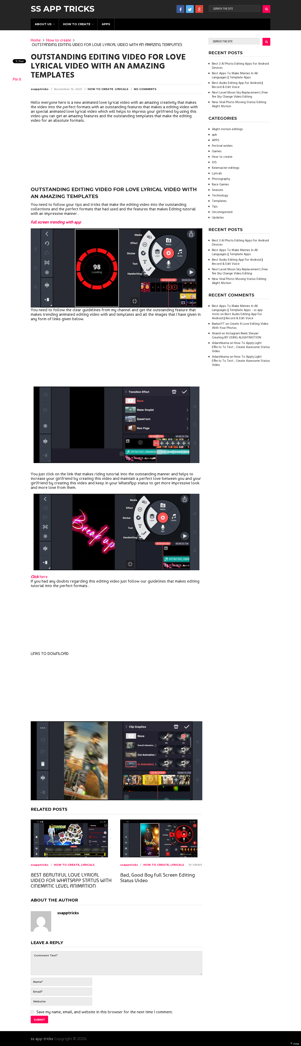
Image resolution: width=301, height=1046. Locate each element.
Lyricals (121, 89)
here (39, 576)
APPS (106, 24)
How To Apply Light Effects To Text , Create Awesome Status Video (241, 347)
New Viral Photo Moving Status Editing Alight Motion (239, 104)
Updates (218, 217)
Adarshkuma (220, 343)
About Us (43, 24)
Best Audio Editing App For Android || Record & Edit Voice (237, 85)
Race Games (220, 184)
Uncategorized (222, 212)
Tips (215, 206)
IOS (214, 162)
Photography (221, 179)
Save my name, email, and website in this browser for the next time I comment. (104, 1011)
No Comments (145, 89)
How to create (76, 24)
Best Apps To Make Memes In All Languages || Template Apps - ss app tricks (237, 310)
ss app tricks (62, 9)
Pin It (17, 79)
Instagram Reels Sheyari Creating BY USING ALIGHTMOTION (236, 335)
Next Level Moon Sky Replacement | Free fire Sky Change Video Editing (240, 94)
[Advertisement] (116, 155)
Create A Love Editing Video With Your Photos (240, 326)
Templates (219, 201)
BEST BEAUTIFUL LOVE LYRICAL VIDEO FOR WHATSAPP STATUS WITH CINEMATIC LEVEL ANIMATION (71, 880)
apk (214, 135)
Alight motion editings (227, 129)
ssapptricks (40, 89)
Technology (220, 195)
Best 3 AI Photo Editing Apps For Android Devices (240, 66)
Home (36, 40)
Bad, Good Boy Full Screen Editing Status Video (157, 877)
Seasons (217, 190)
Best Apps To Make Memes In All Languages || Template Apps (235, 75)
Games (217, 151)
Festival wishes (222, 146)
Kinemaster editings (225, 168)
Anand (216, 333)
